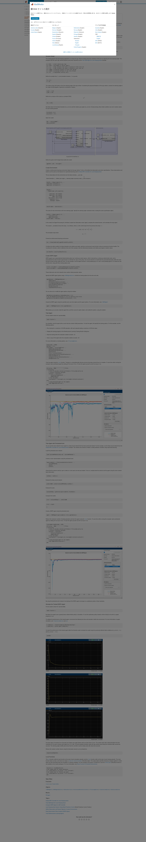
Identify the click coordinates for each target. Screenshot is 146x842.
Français (77, 45)
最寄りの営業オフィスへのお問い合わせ (73, 52)
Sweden (76, 36)
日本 (96, 40)
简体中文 (99, 36)
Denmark (54, 30)
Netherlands (77, 27)
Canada (33, 30)
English (77, 42)
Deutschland (55, 32)
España (54, 34)
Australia (97, 27)
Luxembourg (55, 45)
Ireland (54, 40)
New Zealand (98, 32)
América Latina (34, 27)
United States (34, 32)
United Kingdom (78, 47)
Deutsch (77, 40)
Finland (54, 36)
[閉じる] (115, 4)
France (54, 38)
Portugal (76, 34)
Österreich (76, 32)
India (96, 30)
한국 (96, 42)
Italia (53, 42)
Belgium (54, 27)
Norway (75, 30)
